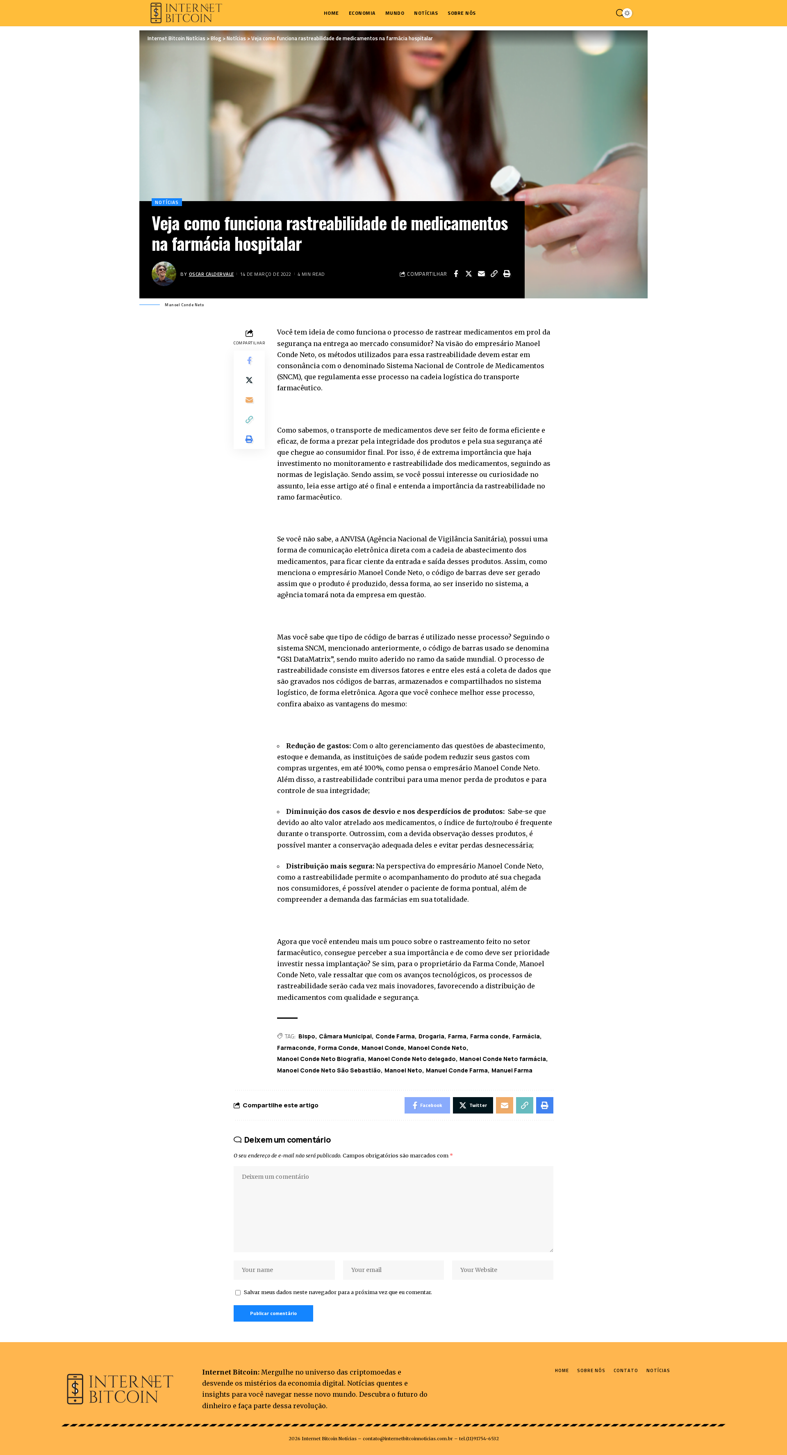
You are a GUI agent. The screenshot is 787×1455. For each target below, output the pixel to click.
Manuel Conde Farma (457, 1070)
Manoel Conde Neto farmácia (502, 1059)
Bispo (306, 1036)
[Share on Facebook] (456, 273)
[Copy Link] (494, 273)
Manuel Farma (511, 1070)
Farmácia (526, 1036)
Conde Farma (395, 1036)
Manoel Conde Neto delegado (412, 1059)
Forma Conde (338, 1048)
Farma (457, 1036)
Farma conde (489, 1036)
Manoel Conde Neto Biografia (320, 1059)
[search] (618, 13)
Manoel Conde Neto (437, 1048)
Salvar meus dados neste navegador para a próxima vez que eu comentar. (338, 1292)
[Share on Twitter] (468, 273)
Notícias (167, 202)
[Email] (481, 273)
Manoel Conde (383, 1048)
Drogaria (431, 1036)
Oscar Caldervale (211, 273)
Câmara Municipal (345, 1036)
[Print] (506, 273)
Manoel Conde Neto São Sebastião (329, 1070)
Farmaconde (295, 1048)
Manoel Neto (403, 1070)
